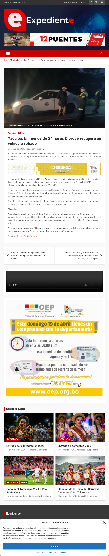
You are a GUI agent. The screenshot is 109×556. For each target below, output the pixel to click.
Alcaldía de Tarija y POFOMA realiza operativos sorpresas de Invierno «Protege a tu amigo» (81, 255)
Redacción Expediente (36, 149)
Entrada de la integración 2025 (25, 446)
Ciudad (75, 2)
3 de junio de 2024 (16, 149)
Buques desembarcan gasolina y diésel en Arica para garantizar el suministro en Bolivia (30, 255)
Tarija (21, 133)
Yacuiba (33, 236)
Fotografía (12, 439)
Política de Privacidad (62, 552)
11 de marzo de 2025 (15, 450)
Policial (12, 133)
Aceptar (55, 546)
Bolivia (66, 2)
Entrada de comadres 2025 (74, 446)
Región (84, 2)
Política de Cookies (44, 552)
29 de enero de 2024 (67, 496)
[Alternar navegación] (8, 53)
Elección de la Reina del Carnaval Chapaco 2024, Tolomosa (78, 490)
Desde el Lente (15, 408)
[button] (104, 522)
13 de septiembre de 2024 (18, 496)
